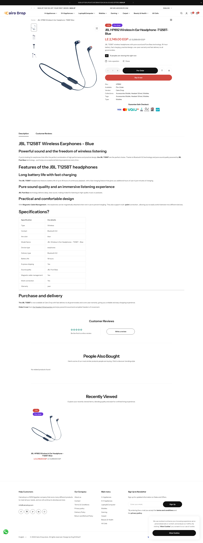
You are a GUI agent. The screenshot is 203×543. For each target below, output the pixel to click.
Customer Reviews (44, 133)
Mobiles (146, 93)
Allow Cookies (174, 533)
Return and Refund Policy (83, 516)
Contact (77, 501)
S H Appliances (106, 501)
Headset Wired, (137, 93)
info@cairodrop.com (26, 505)
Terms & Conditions (81, 505)
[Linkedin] (38, 511)
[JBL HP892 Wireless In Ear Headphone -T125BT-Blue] (47, 429)
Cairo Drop (120, 90)
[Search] (181, 13)
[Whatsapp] (44, 511)
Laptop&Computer (108, 505)
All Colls (104, 523)
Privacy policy (79, 508)
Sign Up (173, 504)
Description (24, 133)
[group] (70, 66)
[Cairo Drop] (15, 13)
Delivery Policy (79, 512)
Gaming (104, 512)
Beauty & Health (107, 520)
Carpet (103, 516)
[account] (186, 13)
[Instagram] (27, 511)
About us (77, 497)
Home (33, 20)
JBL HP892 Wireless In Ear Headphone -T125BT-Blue (47, 454)
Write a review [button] (120, 331)
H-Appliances (106, 497)
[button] (70, 2)
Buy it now (138, 78)
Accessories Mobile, (123, 93)
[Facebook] (21, 511)
